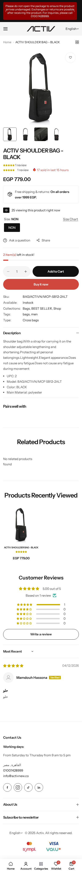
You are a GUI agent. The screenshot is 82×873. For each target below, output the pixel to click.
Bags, (27, 308)
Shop (57, 308)
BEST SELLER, (42, 308)
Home (7, 42)
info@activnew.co (16, 776)
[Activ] (41, 28)
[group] (41, 87)
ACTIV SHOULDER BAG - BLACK (21, 547)
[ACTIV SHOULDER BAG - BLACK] (21, 524)
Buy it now (41, 284)
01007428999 (52, 16)
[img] (13, 666)
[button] (5, 11)
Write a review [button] (41, 634)
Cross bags (31, 320)
